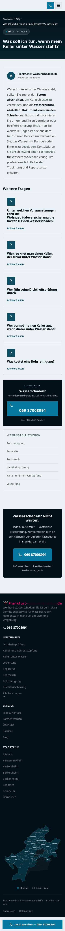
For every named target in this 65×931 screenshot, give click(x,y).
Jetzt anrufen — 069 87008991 (35, 924)
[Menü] (58, 5)
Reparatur (13, 451)
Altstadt (7, 754)
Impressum (9, 911)
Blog (5, 737)
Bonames (8, 785)
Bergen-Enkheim (13, 760)
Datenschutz (26, 911)
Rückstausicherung (14, 687)
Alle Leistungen (12, 693)
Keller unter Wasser (15, 656)
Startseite (8, 19)
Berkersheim (10, 766)
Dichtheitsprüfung (18, 467)
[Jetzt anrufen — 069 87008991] (50, 5)
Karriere (8, 731)
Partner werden (12, 719)
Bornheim (9, 791)
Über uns (8, 725)
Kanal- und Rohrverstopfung (24, 475)
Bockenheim (10, 778)
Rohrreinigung (16, 443)
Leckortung (13, 483)
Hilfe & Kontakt (12, 712)
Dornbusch (9, 797)
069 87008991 (32, 410)
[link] (40, 856)
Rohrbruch (13, 459)
